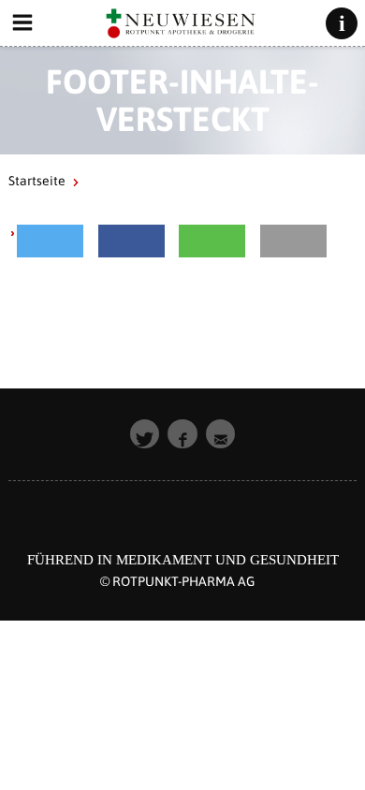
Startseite (37, 180)
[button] (50, 241)
